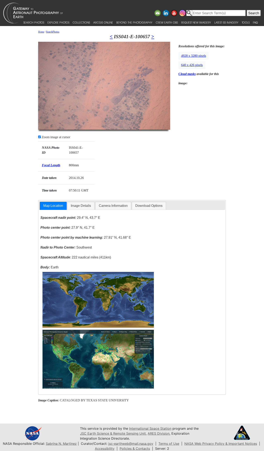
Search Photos (33, 22)
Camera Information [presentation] (113, 205)
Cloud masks (187, 74)
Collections (81, 22)
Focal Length (51, 165)
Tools (246, 22)
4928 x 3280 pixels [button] (193, 55)
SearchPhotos (52, 31)
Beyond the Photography (134, 22)
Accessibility (104, 448)
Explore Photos (58, 22)
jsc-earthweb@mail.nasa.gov (130, 443)
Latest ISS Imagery (226, 22)
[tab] (53, 206)
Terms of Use (168, 443)
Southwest (66, 247)
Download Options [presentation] (149, 205)
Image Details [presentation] (81, 205)
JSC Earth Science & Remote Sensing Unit (113, 433)
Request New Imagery (196, 22)
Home (41, 31)
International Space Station (150, 428)
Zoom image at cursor (55, 137)
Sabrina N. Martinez (61, 443)
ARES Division (159, 433)
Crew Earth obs (167, 22)
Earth (49, 267)
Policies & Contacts (135, 448)
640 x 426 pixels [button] (192, 65)
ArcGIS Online (103, 22)
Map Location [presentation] (53, 205)
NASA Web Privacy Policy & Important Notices (220, 443)
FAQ (255, 22)
